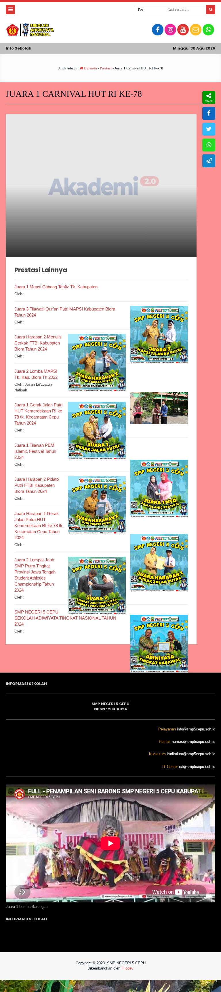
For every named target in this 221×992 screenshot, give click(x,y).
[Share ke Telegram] (208, 160)
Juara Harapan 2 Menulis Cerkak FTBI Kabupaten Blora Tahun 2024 (38, 342)
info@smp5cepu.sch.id (196, 729)
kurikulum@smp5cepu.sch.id (191, 754)
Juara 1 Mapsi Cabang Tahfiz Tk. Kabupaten (56, 286)
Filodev (127, 968)
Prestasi (106, 68)
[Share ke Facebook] (208, 113)
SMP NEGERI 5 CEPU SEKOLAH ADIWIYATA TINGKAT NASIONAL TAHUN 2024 (65, 617)
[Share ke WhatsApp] (208, 145)
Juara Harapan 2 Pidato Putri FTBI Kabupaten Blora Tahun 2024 (36, 485)
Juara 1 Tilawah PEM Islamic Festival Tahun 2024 (35, 451)
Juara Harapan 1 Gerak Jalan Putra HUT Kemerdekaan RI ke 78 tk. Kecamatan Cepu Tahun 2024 (39, 525)
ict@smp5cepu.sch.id (197, 766)
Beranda (90, 68)
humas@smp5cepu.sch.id (193, 741)
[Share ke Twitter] (208, 129)
